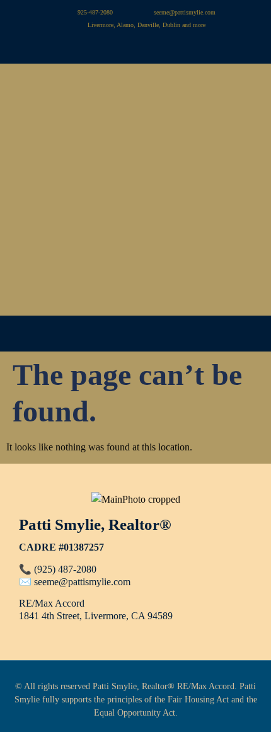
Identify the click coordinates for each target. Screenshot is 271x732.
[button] (135, 333)
